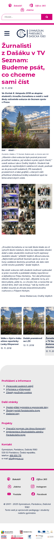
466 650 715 (15, 455)
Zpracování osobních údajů (19, 386)
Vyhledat (46, 17)
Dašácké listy (12, 413)
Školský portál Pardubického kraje (23, 410)
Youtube (17, 494)
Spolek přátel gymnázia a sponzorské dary (27, 407)
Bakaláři (18, 5)
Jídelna (30, 10)
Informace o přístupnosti (18, 389)
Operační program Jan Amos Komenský (25, 428)
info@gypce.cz (16, 458)
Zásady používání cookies (19, 392)
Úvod (3, 150)
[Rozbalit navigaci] (7, 33)
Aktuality (11, 150)
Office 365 (40, 5)
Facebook (42, 494)
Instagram (41, 486)
